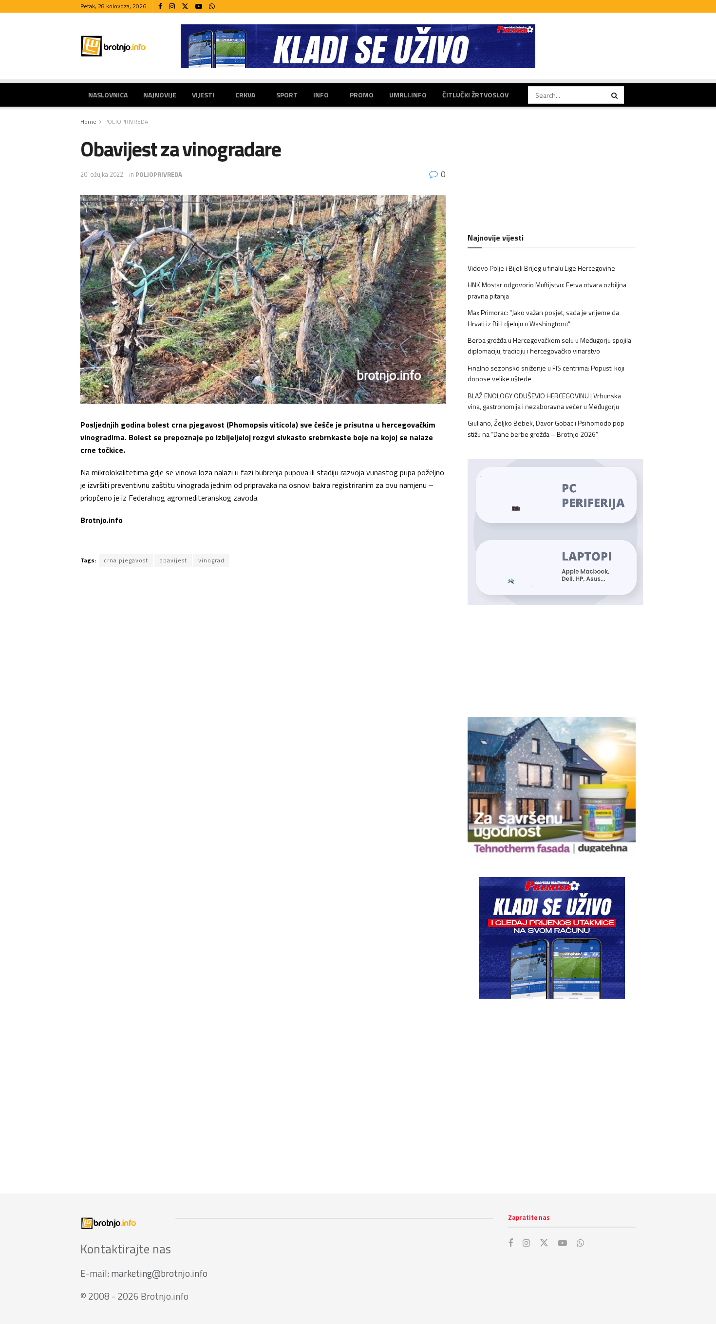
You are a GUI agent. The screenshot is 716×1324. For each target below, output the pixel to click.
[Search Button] (615, 95)
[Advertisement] (552, 1086)
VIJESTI (203, 95)
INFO (321, 95)
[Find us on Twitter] (185, 6)
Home (88, 121)
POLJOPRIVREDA (126, 121)
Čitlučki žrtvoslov (475, 95)
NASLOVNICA (108, 95)
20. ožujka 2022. (102, 174)
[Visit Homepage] (113, 46)
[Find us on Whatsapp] (212, 6)
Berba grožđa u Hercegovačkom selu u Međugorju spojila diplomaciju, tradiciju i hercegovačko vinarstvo (549, 345)
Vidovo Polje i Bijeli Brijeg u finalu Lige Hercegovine (541, 268)
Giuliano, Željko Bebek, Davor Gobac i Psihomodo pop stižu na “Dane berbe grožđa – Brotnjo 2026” (546, 428)
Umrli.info (408, 95)
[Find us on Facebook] (160, 6)
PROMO (362, 95)
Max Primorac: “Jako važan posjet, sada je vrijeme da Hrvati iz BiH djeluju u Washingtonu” (543, 317)
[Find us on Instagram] (172, 6)
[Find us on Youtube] (198, 6)
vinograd (211, 560)
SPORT (287, 95)
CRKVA (245, 95)
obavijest (173, 560)
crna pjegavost (126, 560)
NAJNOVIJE (159, 95)
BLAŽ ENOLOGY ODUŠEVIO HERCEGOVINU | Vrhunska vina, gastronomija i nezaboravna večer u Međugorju (544, 401)
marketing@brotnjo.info (159, 1273)
